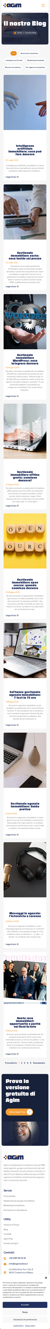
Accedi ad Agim (11, 1243)
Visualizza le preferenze (25, 1319)
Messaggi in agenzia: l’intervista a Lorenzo (25, 915)
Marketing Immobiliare (35, 60)
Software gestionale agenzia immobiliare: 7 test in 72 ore (25, 695)
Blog (6, 1229)
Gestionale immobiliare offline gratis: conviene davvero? (25, 476)
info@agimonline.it (18, 1263)
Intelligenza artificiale (14, 60)
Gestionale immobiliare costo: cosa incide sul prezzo (25, 256)
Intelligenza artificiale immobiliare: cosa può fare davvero (25, 150)
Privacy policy (30, 1325)
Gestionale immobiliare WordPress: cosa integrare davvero (24, 359)
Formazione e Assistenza (15, 1210)
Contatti (7, 1234)
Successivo (39, 1062)
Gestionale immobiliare (29, 53)
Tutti (13, 53)
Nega (25, 1312)
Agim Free (8, 1238)
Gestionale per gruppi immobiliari (19, 1200)
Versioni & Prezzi (11, 1224)
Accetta (25, 1304)
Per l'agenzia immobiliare (35, 67)
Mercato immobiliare (13, 67)
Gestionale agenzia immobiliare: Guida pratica (25, 807)
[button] (46, 1277)
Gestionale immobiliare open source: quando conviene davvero (25, 584)
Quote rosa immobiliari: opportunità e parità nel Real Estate (25, 1022)
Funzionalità (9, 1196)
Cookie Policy (18, 1325)
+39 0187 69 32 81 (17, 1258)
